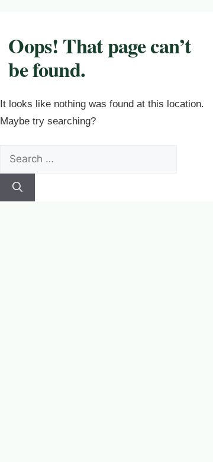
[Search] (17, 188)
